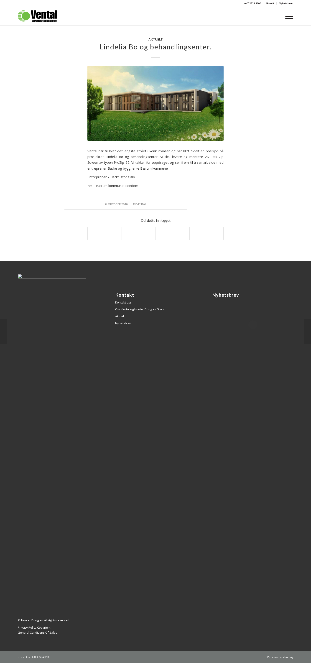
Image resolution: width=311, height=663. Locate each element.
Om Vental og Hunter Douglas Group (140, 309)
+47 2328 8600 (252, 3)
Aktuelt (269, 3)
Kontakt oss (123, 302)
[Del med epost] (206, 233)
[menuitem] (270, 3)
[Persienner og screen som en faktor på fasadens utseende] (307, 331)
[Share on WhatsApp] (172, 233)
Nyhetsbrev (286, 3)
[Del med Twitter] (139, 233)
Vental (141, 204)
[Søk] (277, 16)
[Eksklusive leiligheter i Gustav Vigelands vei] (3, 331)
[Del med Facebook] (105, 233)
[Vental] (37, 16)
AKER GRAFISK (40, 657)
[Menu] (287, 16)
